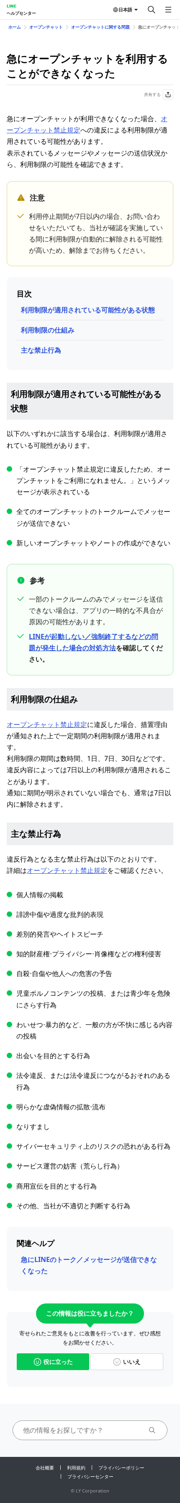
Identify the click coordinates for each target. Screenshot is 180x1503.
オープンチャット (46, 27)
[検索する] (151, 9)
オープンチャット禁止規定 (47, 724)
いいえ (132, 1361)
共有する (152, 94)
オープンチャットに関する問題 (100, 27)
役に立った (58, 1361)
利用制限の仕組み (48, 330)
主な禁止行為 (41, 350)
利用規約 (76, 1467)
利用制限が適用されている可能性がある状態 (88, 309)
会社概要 (45, 1467)
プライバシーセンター (90, 1476)
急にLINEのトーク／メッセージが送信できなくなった (89, 1265)
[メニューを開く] (168, 9)
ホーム (14, 27)
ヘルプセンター (21, 13)
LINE (11, 6)
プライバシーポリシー (121, 1467)
